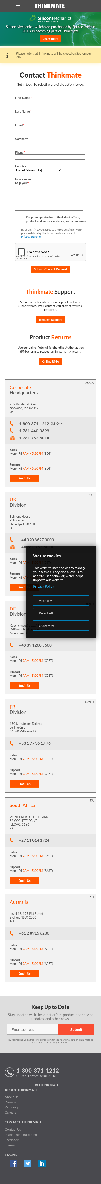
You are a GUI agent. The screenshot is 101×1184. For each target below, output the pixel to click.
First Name (23, 98)
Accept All (46, 601)
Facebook (13, 1163)
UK (91, 495)
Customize (46, 626)
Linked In (42, 1163)
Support (15, 464)
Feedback (12, 1140)
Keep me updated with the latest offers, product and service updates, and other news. (56, 219)
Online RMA (50, 361)
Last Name (23, 111)
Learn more (50, 39)
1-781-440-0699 (34, 430)
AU (91, 897)
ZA (92, 800)
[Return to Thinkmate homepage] (50, 6)
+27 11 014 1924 (34, 840)
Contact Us (13, 1129)
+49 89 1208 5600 (35, 644)
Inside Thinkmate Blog (21, 1135)
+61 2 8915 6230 (34, 933)
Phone (20, 152)
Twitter (27, 1163)
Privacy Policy (43, 586)
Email (19, 125)
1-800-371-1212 (34, 423)
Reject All (46, 613)
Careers (10, 1112)
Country (20, 166)
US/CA (89, 383)
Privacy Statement (32, 236)
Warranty (12, 1107)
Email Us (25, 478)
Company (21, 139)
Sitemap (10, 1145)
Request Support (50, 320)
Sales (13, 450)
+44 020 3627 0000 (36, 539)
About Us (11, 1097)
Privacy (10, 1102)
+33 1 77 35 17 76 (35, 743)
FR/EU (89, 702)
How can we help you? (23, 181)
